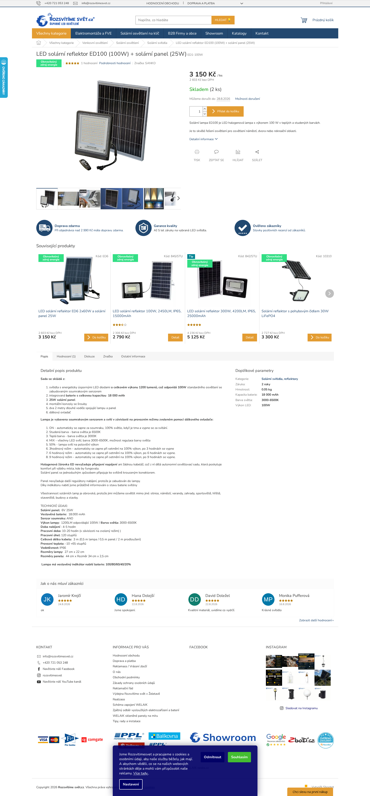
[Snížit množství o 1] (205, 113)
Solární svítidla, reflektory (280, 379)
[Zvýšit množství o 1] (205, 108)
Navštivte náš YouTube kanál (62, 682)
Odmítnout (212, 757)
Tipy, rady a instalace (126, 721)
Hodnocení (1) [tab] (66, 356)
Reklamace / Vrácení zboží (130, 666)
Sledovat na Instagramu (302, 708)
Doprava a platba (201, 3)
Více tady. (140, 773)
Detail (175, 337)
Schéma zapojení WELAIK (130, 705)
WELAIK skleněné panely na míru (135, 716)
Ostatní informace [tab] (133, 356)
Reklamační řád (123, 688)
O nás (117, 672)
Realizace (119, 699)
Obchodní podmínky (126, 677)
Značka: (145, 63)
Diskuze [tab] (89, 356)
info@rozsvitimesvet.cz (58, 656)
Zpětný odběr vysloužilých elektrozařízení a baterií (146, 710)
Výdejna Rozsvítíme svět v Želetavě (136, 694)
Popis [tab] (44, 356)
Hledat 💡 (223, 20)
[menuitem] (51, 33)
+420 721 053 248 (55, 663)
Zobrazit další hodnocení (315, 620)
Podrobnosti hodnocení (114, 63)
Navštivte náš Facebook (59, 669)
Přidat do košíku (228, 111)
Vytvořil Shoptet (323, 787)
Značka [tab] (108, 356)
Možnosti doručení (247, 99)
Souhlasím (239, 757)
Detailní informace (201, 139)
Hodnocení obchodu (162, 3)
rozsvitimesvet (52, 675)
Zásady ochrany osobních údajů (134, 683)
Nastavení (131, 784)
